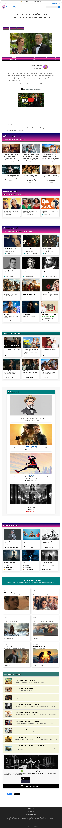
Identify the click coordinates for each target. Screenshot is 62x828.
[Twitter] (4, 3)
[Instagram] (5, 3)
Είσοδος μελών (26, 781)
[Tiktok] (9, 3)
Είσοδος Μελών (26, 1)
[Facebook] (2, 3)
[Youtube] (7, 3)
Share (10, 793)
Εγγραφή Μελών (37, 1)
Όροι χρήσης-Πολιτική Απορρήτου (31, 826)
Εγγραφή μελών (26, 778)
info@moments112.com (56, 3)
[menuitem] (26, 7)
